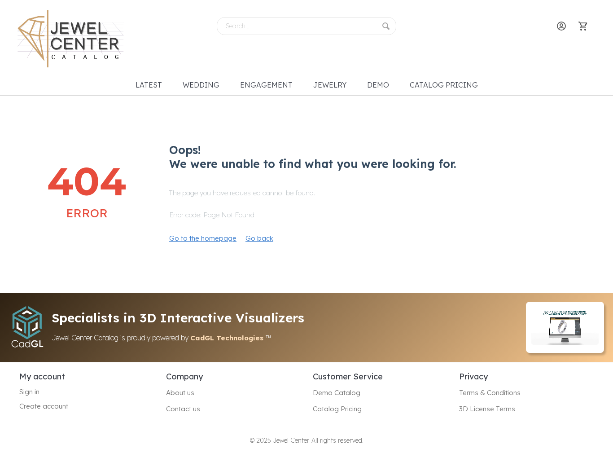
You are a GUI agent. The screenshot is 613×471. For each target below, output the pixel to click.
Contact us (183, 409)
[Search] (388, 24)
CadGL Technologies (228, 338)
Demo (378, 84)
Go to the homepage (202, 238)
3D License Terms (487, 409)
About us (180, 392)
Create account (43, 406)
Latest (149, 84)
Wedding (201, 84)
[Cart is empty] (584, 26)
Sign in (29, 391)
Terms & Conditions (490, 392)
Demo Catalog (336, 392)
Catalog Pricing (444, 84)
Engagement (266, 84)
